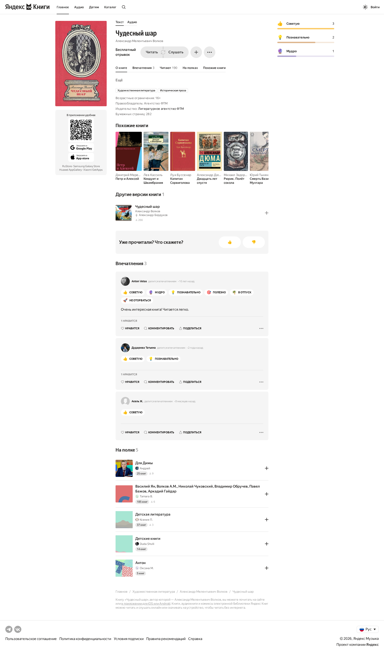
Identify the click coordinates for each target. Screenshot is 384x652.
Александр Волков (147, 211)
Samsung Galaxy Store (86, 166)
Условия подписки (129, 639)
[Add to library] (266, 213)
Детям (94, 7)
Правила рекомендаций (166, 639)
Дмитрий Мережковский (134, 175)
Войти (375, 7)
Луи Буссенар (180, 175)
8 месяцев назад (185, 401)
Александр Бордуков (153, 215)
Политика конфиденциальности (85, 639)
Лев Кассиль (153, 175)
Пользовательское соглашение (31, 639)
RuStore (67, 166)
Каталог (110, 7)
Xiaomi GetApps (93, 169)
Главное (63, 7)
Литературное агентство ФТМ (161, 108)
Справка (195, 639)
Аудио (79, 7)
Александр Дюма (210, 175)
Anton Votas (139, 281)
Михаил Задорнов (237, 175)
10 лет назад (186, 281)
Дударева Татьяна (144, 347)
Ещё (119, 80)
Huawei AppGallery (70, 169)
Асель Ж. (137, 401)
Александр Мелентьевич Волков (139, 41)
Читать (152, 52)
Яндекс (372, 644)
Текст (120, 22)
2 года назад (195, 347)
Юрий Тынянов (261, 175)
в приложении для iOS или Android (145, 603)
